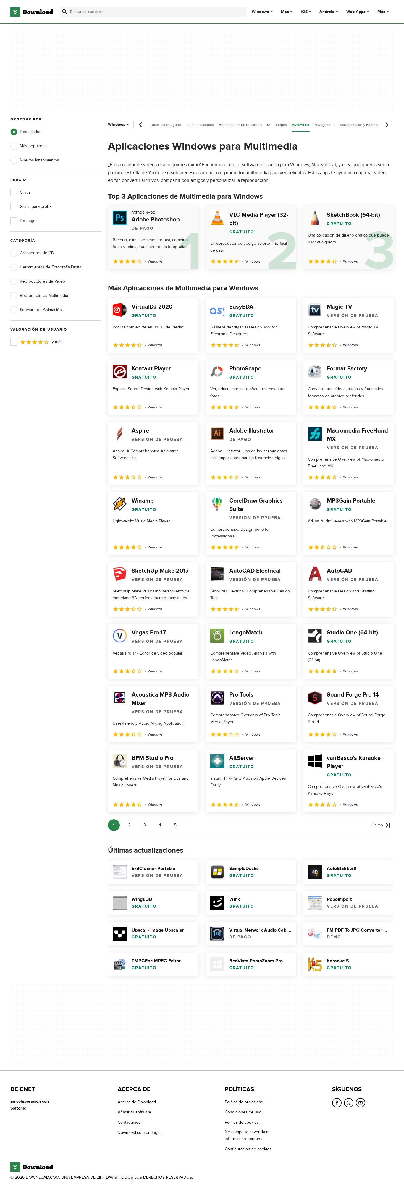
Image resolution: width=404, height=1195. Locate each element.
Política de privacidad (244, 1102)
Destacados (30, 131)
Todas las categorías (166, 125)
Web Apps (356, 12)
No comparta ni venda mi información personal (247, 1135)
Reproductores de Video (42, 281)
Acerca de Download (137, 1102)
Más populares (33, 145)
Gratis (25, 192)
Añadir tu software (134, 1112)
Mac (285, 12)
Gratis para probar (36, 206)
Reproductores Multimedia (44, 295)
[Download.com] (31, 12)
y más (57, 341)
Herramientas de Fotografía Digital (51, 267)
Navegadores (324, 125)
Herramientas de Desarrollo (240, 125)
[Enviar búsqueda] (65, 12)
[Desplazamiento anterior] (141, 125)
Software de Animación (41, 309)
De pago (27, 220)
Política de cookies (242, 1122)
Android (326, 12)
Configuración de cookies (248, 1148)
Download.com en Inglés (140, 1132)
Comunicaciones (200, 125)
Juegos (281, 125)
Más (381, 11)
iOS (304, 12)
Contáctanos (129, 1122)
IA (268, 125)
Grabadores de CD (37, 252)
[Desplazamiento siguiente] (386, 125)
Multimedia (301, 125)
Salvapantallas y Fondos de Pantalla (368, 125)
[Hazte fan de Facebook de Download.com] (337, 1102)
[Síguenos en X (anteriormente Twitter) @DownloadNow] (348, 1102)
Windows (260, 12)
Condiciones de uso (243, 1112)
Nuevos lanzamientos (39, 160)
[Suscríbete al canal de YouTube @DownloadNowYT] (360, 1102)
